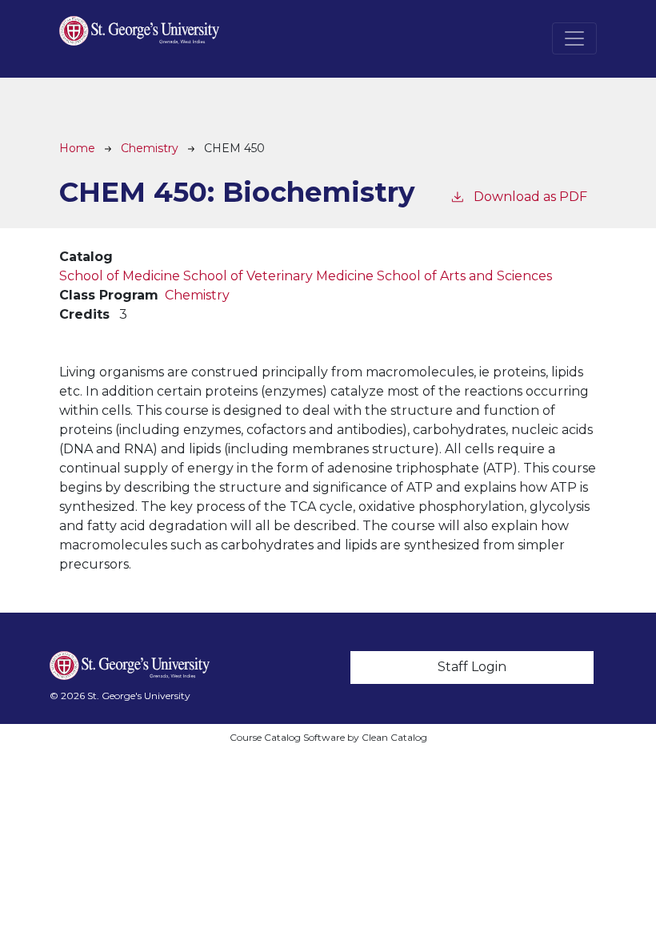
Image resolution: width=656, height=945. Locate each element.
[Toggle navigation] (574, 38)
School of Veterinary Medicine (278, 276)
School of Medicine (119, 276)
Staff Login (472, 666)
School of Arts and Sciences (464, 276)
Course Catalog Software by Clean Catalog (328, 737)
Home (77, 148)
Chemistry (149, 148)
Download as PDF (530, 196)
